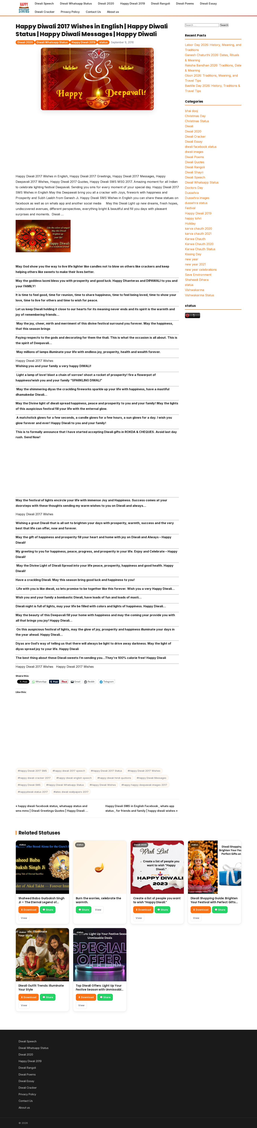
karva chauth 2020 (198, 228)
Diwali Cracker (45, 12)
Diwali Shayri (194, 172)
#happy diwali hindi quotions (114, 777)
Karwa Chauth (195, 239)
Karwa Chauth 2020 (199, 244)
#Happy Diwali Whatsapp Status (65, 784)
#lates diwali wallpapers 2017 (71, 791)
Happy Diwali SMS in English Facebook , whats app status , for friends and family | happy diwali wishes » (141, 808)
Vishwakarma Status (199, 295)
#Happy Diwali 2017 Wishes (144, 770)
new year (191, 259)
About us (113, 12)
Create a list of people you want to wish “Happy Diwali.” (157, 900)
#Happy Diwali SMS (29, 784)
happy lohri (193, 218)
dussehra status (196, 203)
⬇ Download (28, 909)
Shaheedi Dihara (196, 280)
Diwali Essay (208, 3)
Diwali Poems (185, 3)
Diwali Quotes (194, 162)
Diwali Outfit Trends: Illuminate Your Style (41, 988)
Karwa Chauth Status (200, 249)
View (24, 917)
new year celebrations (201, 269)
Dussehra (192, 193)
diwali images (194, 152)
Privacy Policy (70, 12)
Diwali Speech (44, 3)
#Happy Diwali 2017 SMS (32, 770)
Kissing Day (193, 254)
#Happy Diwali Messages (151, 777)
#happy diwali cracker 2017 (34, 777)
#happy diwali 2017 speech (69, 770)
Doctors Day (194, 188)
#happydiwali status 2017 (33, 791)
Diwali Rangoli (160, 3)
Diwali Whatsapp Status (76, 3)
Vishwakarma (194, 290)
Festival (190, 208)
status (103, 42)
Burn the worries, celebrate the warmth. (98, 900)
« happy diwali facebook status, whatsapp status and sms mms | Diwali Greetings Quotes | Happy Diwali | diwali (51, 808)
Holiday (190, 223)
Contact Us (93, 12)
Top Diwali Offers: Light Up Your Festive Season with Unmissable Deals (99, 989)
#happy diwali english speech (74, 777)
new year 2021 (195, 264)
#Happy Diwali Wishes (103, 784)
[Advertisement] (97, 145)
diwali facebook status (201, 147)
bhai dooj (191, 111)
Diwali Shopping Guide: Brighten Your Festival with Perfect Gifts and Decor (214, 902)
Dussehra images (197, 198)
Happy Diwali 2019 (132, 3)
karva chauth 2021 (198, 234)
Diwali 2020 (106, 3)
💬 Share (47, 909)
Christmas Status (197, 121)
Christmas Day (195, 116)
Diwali (189, 126)
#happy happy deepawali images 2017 (144, 784)
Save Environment (198, 275)
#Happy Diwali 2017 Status (106, 770)
